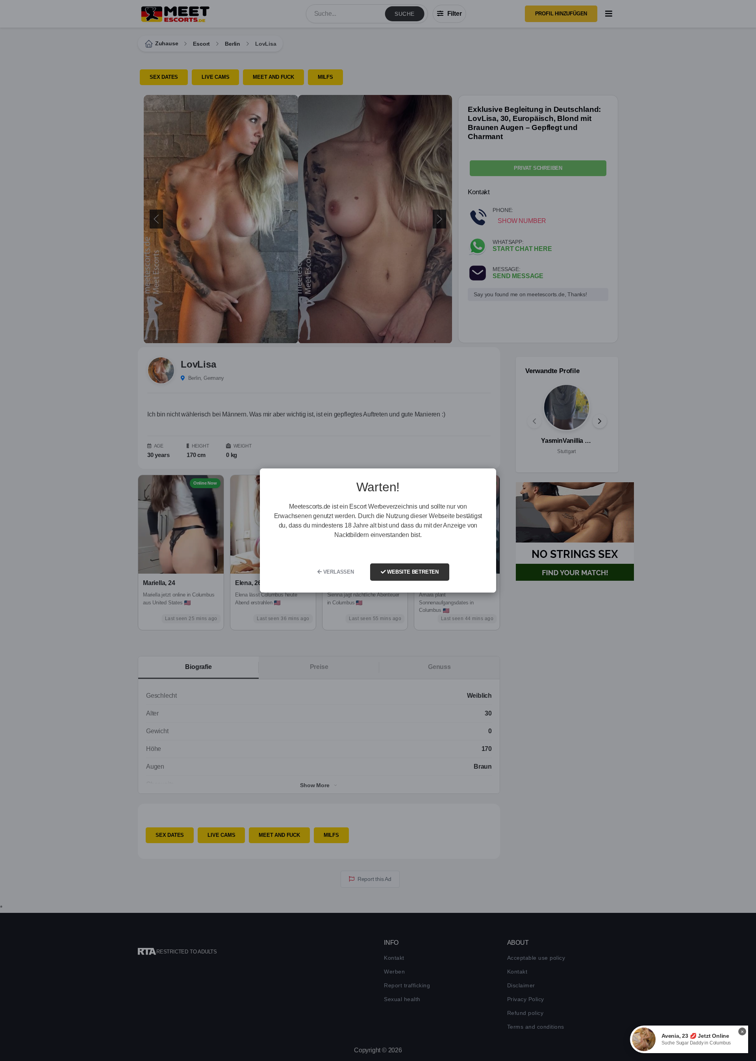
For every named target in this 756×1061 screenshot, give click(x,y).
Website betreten (412, 572)
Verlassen (338, 572)
